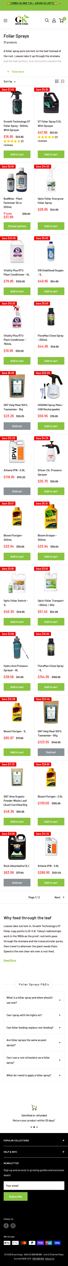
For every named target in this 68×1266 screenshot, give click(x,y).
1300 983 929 (38, 1258)
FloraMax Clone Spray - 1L (50, 668)
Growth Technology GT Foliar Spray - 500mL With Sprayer (17, 126)
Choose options (17, 226)
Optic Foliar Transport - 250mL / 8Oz (51, 602)
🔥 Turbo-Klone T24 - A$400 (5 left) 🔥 (32, 3)
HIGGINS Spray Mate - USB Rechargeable (50, 407)
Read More (10, 960)
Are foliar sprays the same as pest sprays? (26, 1042)
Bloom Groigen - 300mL (47, 537)
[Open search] (47, 20)
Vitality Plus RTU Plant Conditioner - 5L (17, 272)
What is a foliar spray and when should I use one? (30, 1000)
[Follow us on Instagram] (13, 1225)
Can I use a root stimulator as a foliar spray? (28, 1060)
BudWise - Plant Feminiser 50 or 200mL (13, 203)
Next (57, 897)
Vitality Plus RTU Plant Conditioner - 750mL (15, 340)
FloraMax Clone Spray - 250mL (50, 337)
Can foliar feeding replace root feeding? (30, 1027)
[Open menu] (5, 20)
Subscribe (15, 1196)
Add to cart (17, 154)
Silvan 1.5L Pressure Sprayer (50, 472)
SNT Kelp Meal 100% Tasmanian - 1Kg (16, 407)
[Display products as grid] (56, 81)
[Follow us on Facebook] (6, 1225)
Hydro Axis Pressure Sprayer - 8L (16, 668)
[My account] (54, 20)
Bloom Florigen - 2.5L (50, 796)
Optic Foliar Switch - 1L (16, 602)
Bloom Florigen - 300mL (13, 537)
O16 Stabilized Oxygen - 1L (50, 272)
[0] (61, 20)
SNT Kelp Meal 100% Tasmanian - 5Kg (50, 733)
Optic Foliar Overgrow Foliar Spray (50, 200)
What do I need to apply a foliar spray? (29, 1075)
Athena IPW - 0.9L (14, 470)
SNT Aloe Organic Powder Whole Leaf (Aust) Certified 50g (15, 801)
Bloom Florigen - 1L (15, 731)
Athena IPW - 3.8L (48, 865)
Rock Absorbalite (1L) (16, 865)
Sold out (17, 426)
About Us (49, 1258)
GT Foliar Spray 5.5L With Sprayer (49, 123)
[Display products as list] (62, 81)
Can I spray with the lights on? (24, 1015)
